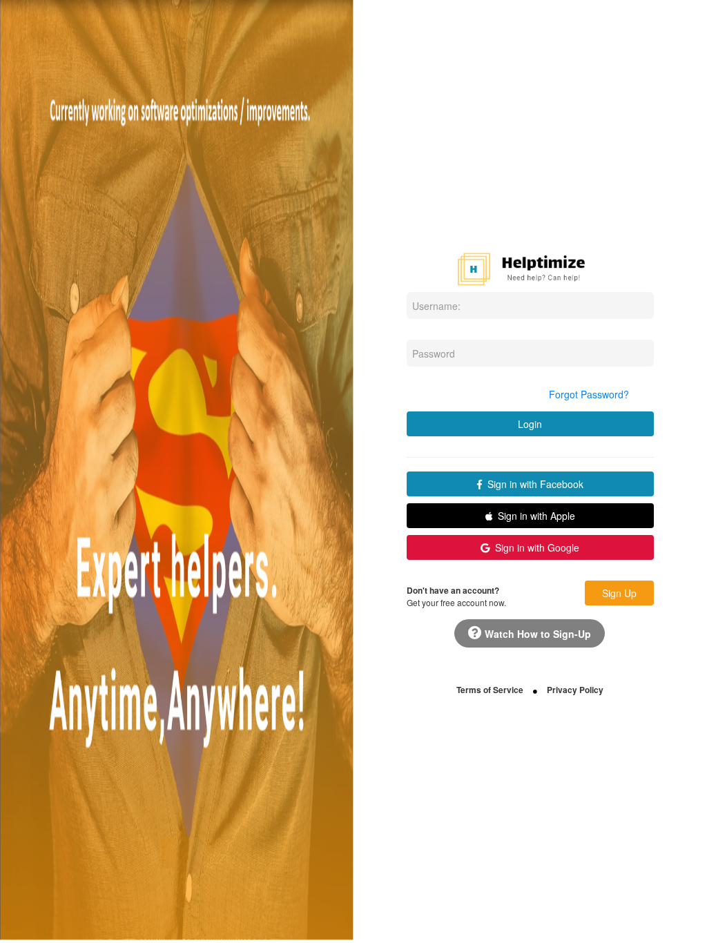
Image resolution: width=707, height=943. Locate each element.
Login (530, 424)
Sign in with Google (534, 547)
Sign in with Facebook (532, 484)
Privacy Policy (575, 689)
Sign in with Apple (533, 516)
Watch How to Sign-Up (536, 634)
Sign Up (619, 593)
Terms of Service (489, 689)
